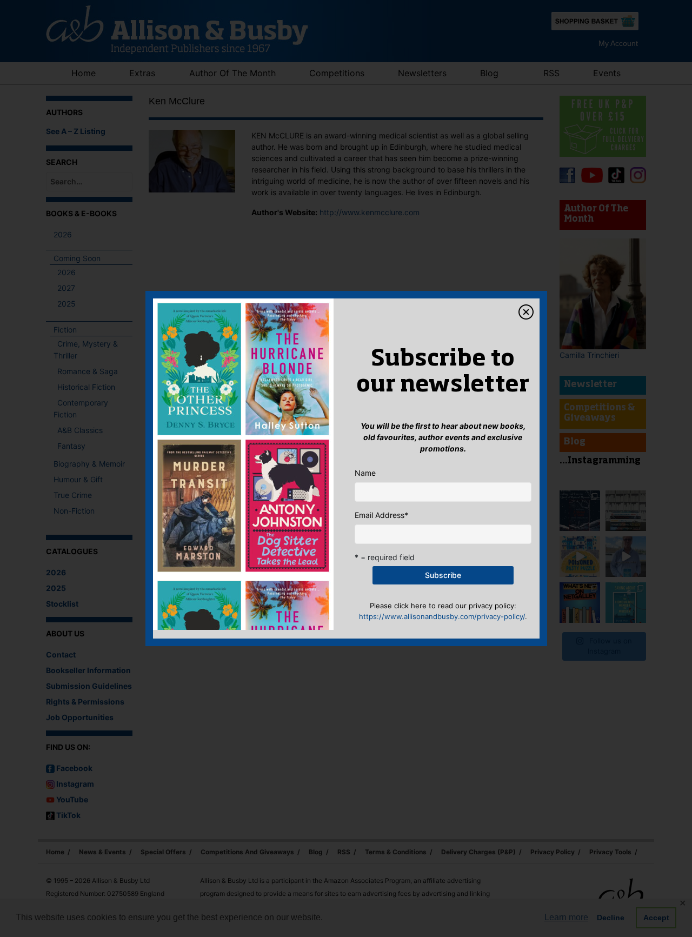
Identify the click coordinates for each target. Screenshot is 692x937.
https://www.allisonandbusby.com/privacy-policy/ (442, 616)
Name (365, 472)
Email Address (381, 515)
